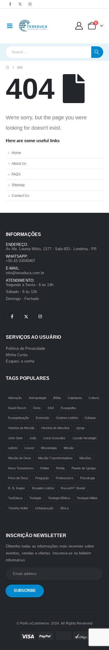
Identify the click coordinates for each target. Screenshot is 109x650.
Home (16, 153)
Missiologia (49, 448)
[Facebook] (10, 4)
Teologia (35, 498)
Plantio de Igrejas (84, 468)
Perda (60, 468)
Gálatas (90, 418)
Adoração (15, 398)
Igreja (80, 428)
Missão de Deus (19, 458)
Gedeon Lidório (67, 418)
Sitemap (18, 185)
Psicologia (87, 478)
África (64, 508)
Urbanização (44, 508)
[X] (20, 4)
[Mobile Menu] (9, 26)
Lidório (12, 448)
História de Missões (55, 428)
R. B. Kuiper (16, 488)
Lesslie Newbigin (85, 438)
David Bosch (17, 408)
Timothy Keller (18, 508)
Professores (65, 478)
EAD (51, 408)
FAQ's (16, 174)
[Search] (97, 52)
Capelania (75, 398)
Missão (69, 448)
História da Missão (21, 428)
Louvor (29, 448)
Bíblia (57, 398)
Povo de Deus (18, 478)
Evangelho (68, 408)
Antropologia (38, 398)
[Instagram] (30, 4)
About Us (19, 163)
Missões (85, 458)
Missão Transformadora (55, 458)
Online (44, 468)
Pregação (42, 478)
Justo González (54, 438)
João (32, 438)
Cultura (94, 398)
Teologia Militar (87, 498)
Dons (37, 408)
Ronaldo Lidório (43, 488)
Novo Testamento (20, 468)
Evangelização (18, 418)
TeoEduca (15, 498)
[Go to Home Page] (7, 67)
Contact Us (20, 195)
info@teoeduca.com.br (25, 273)
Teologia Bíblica (59, 498)
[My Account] (79, 26)
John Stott (15, 438)
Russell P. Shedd (73, 488)
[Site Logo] (33, 26)
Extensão (42, 418)
